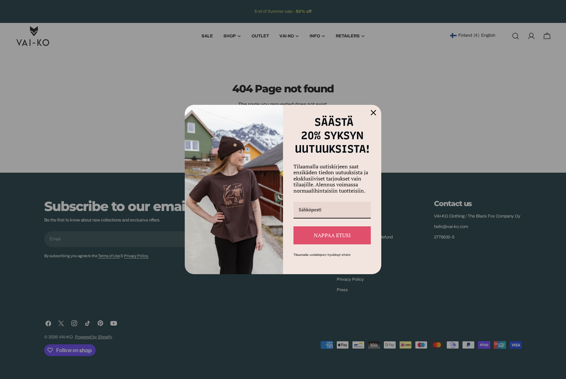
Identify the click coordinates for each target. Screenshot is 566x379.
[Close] (373, 113)
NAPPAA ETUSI (332, 235)
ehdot (346, 254)
